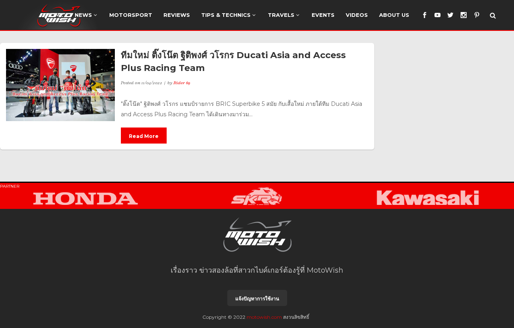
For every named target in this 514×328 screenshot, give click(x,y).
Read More (144, 136)
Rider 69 (181, 82)
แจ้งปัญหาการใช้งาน (257, 299)
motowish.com (264, 317)
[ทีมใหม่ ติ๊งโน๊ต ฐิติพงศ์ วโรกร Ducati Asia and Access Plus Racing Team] (60, 85)
